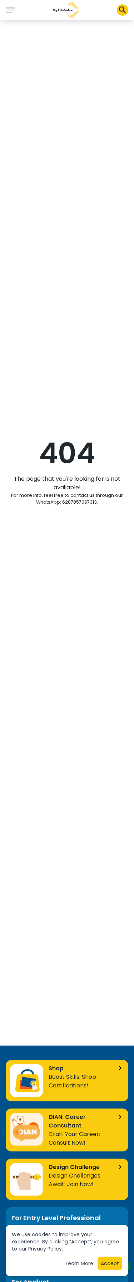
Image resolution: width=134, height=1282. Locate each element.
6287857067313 (79, 502)
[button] (66, 10)
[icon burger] (10, 10)
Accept (110, 1263)
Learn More (79, 1263)
